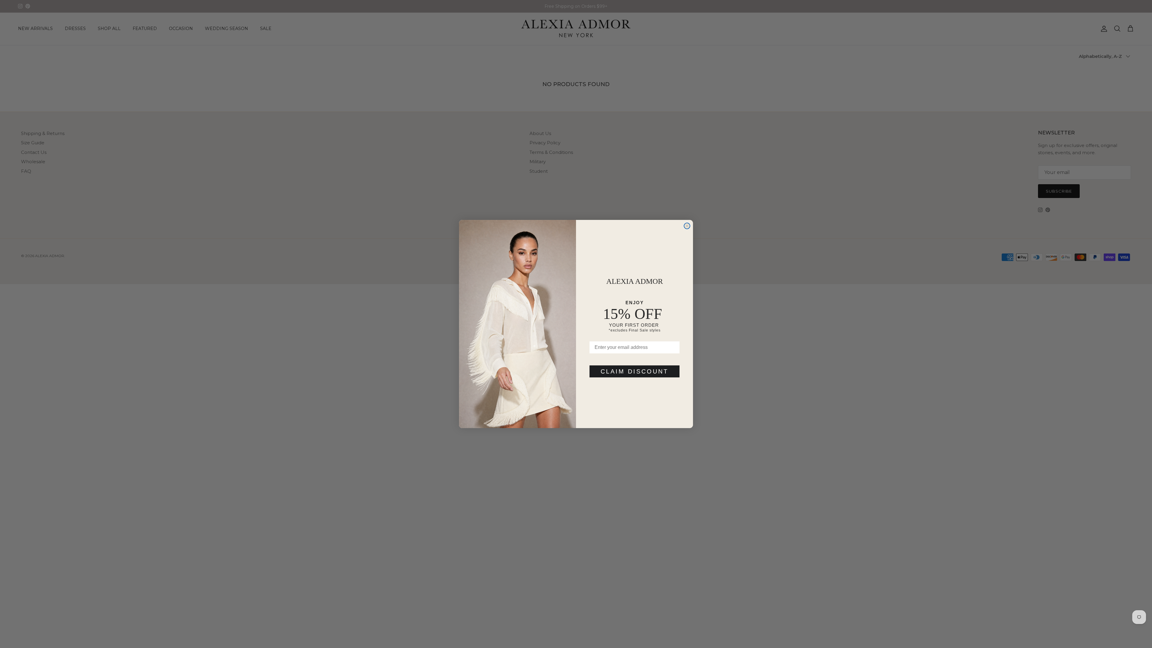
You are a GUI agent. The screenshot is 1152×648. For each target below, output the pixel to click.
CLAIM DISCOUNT (634, 371)
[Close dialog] (687, 226)
